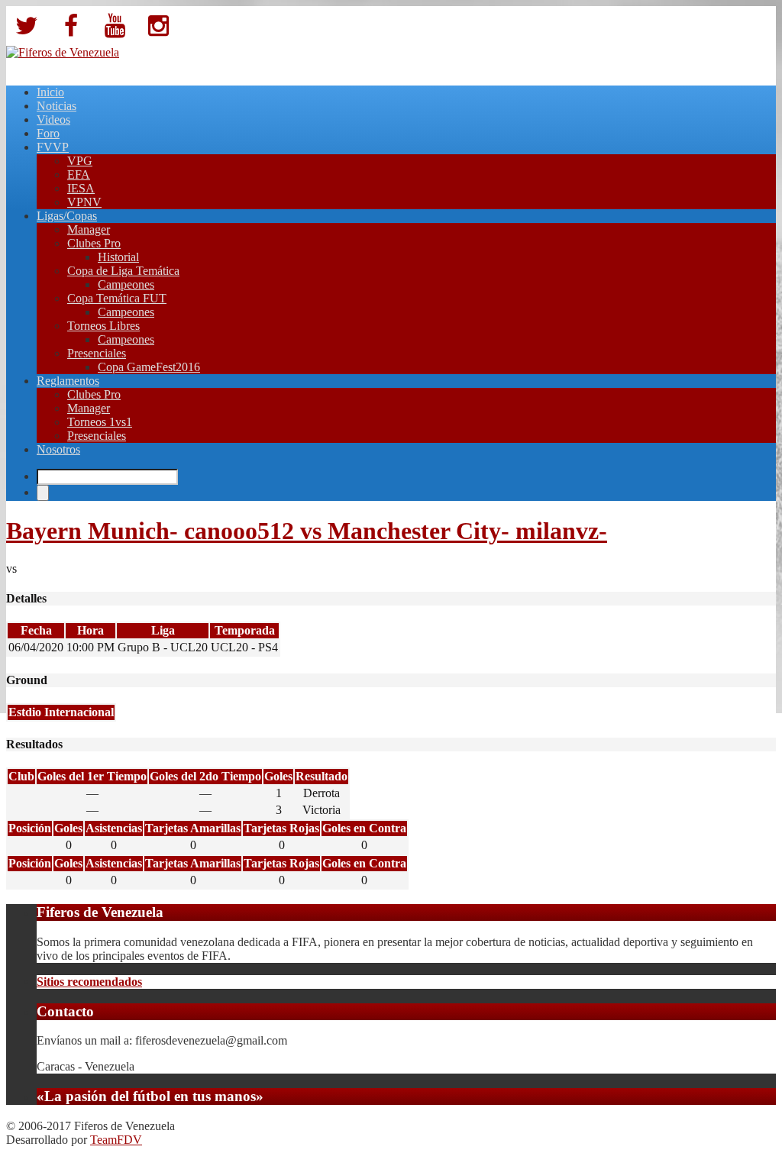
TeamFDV (116, 1139)
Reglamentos (68, 380)
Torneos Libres (103, 325)
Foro (48, 133)
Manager (88, 229)
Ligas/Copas (67, 215)
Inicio (50, 92)
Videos (53, 119)
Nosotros (58, 449)
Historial (118, 256)
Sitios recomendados (89, 981)
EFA (78, 174)
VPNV (84, 201)
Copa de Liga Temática (123, 270)
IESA (81, 188)
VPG (79, 160)
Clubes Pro (94, 243)
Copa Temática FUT (116, 298)
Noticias (56, 105)
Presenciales (96, 353)
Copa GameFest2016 (149, 366)
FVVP (53, 146)
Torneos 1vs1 (99, 421)
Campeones (126, 284)
